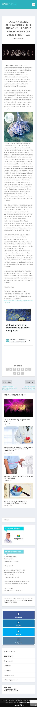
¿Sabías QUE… (8, 651)
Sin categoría (8, 675)
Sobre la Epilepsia (18, 38)
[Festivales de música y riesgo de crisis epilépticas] (18, 408)
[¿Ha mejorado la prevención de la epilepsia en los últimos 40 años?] (18, 491)
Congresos (7, 661)
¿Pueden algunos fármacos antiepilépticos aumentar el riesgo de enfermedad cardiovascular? (18, 449)
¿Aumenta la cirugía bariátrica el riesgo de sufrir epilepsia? (18, 477)
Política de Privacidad (11, 691)
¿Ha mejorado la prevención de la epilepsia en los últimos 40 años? (15, 502)
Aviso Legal (7, 687)
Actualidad (7, 656)
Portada (6, 670)
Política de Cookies (10, 689)
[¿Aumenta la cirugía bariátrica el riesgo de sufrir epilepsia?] (18, 465)
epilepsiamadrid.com (25, 702)
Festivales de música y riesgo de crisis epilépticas (17, 420)
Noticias (6, 666)
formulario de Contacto (19, 584)
